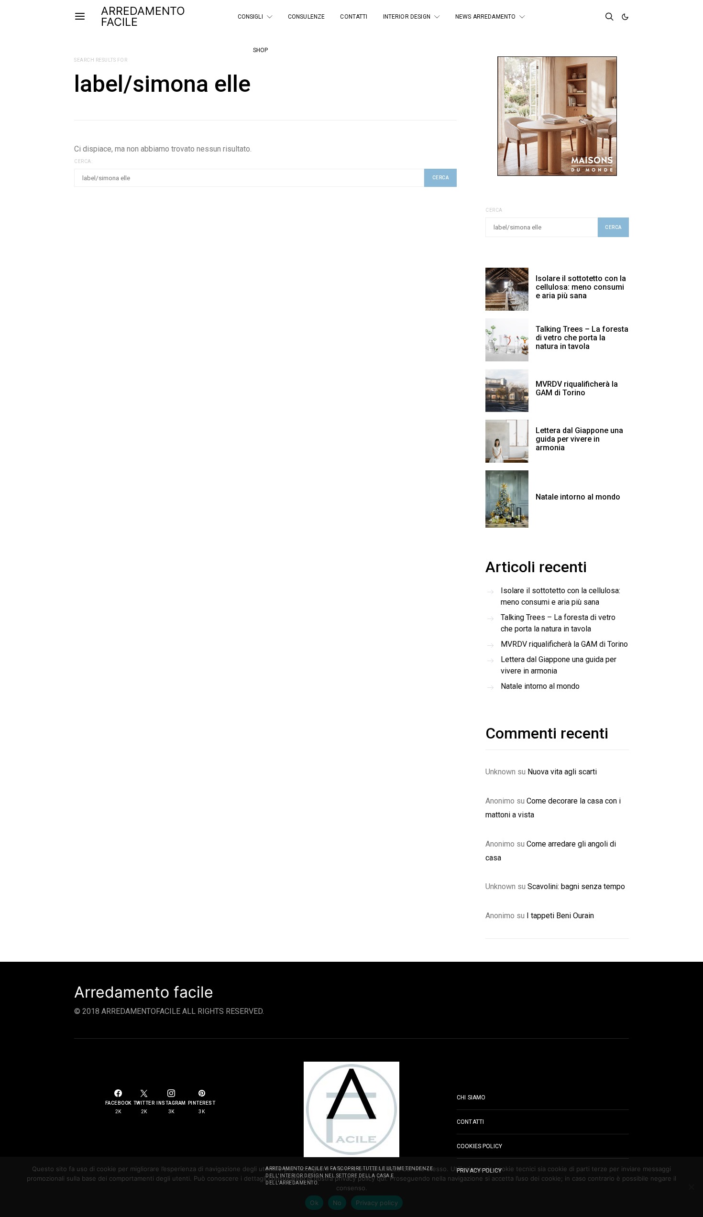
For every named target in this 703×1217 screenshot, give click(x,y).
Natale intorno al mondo (578, 496)
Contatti (353, 16)
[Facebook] (569, 13)
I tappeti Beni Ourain (560, 915)
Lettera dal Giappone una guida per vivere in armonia (579, 439)
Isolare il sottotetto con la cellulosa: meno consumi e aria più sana (581, 287)
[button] (625, 17)
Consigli (250, 16)
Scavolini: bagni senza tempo (576, 886)
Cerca (494, 210)
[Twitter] (582, 13)
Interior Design (406, 16)
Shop (260, 50)
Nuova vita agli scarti (562, 771)
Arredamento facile (143, 992)
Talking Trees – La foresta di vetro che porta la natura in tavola (582, 338)
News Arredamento (485, 16)
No (337, 1202)
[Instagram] (569, 20)
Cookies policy (479, 1146)
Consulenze (306, 16)
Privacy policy (377, 1202)
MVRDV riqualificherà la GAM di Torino (577, 388)
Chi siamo (471, 1097)
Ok (314, 1202)
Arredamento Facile (143, 16)
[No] (691, 1187)
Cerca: (83, 161)
